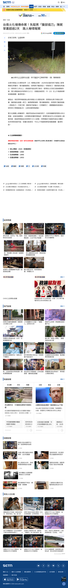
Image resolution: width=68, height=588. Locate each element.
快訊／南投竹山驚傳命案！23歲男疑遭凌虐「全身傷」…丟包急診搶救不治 (54, 531)
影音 (39, 6)
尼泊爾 (9, 385)
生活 (61, 6)
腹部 (36, 77)
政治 (52, 6)
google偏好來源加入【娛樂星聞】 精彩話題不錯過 (50, 184)
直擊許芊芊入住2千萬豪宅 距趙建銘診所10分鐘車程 (12, 550)
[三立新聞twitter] (58, 565)
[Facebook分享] (4, 37)
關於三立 (5, 572)
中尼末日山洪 (15, 6)
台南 (19, 37)
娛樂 (57, 6)
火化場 (20, 77)
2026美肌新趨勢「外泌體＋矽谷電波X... (48, 187)
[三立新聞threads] (63, 565)
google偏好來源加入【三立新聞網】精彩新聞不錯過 (19, 184)
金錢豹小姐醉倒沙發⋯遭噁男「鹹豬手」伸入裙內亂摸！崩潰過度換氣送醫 (33, 531)
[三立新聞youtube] (38, 565)
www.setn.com (19, 584)
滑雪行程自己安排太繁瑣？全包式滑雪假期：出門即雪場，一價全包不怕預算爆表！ (33, 513)
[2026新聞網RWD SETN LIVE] (13, 2)
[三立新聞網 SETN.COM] (4, 6)
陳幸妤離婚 (25, 6)
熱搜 (44, 6)
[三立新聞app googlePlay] (22, 579)
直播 (48, 6)
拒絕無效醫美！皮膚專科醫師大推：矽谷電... (50, 190)
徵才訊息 (14, 575)
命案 (27, 77)
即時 (7, 6)
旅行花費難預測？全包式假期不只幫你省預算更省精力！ (12, 531)
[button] (58, 2)
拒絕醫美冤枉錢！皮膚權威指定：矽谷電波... (19, 190)
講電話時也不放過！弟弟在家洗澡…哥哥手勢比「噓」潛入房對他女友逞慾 (12, 513)
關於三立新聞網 (16, 572)
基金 (49, 385)
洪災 (18, 385)
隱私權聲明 (27, 572)
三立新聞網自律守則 (40, 572)
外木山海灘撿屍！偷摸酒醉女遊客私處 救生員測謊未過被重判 (54, 550)
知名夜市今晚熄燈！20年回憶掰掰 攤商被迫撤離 (34, 373)
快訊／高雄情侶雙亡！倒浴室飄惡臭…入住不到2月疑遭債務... (33, 237)
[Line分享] (4, 42)
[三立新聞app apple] (9, 579)
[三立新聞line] (53, 565)
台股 (40, 385)
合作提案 (52, 572)
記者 (58, 385)
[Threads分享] (4, 46)
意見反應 (60, 572)
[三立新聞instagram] (48, 565)
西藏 (27, 385)
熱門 (35, 6)
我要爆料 (5, 575)
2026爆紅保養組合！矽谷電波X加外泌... (17, 187)
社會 (31, 6)
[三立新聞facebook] (43, 565)
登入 (64, 2)
